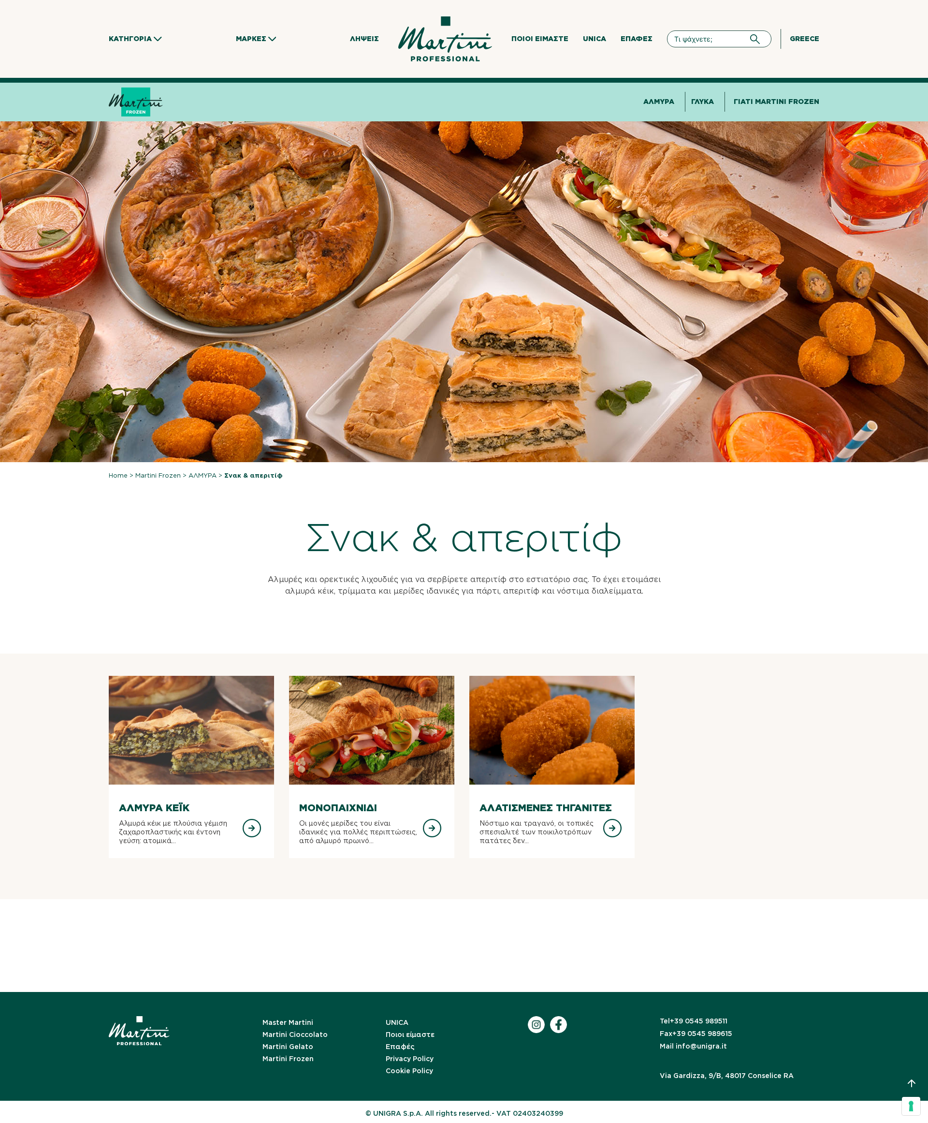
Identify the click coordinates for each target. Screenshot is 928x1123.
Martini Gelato (287, 1046)
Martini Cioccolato (295, 1034)
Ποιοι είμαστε (539, 39)
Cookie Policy (409, 1071)
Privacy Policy (410, 1059)
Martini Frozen (158, 475)
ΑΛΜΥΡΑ (658, 101)
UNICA (594, 39)
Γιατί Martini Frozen (776, 101)
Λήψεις (364, 39)
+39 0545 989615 (696, 1033)
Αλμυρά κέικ (154, 808)
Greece (804, 39)
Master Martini (287, 1022)
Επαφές (636, 39)
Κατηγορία (130, 39)
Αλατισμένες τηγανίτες (545, 808)
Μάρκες (251, 39)
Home (118, 475)
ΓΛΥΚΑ (702, 101)
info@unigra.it (693, 1046)
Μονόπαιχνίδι (338, 808)
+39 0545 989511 (693, 1021)
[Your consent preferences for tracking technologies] (911, 1106)
